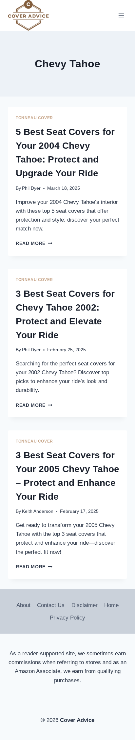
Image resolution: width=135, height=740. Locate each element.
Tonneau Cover (34, 118)
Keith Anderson (37, 511)
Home (111, 605)
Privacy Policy (67, 618)
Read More (34, 243)
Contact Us (51, 605)
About (23, 605)
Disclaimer (84, 605)
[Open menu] (121, 16)
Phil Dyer (31, 188)
